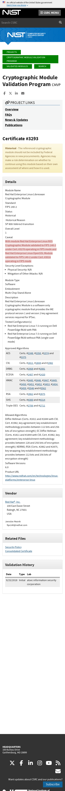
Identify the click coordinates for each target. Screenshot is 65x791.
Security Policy (13, 547)
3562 (43, 388)
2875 (42, 394)
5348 (30, 353)
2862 (30, 394)
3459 (23, 388)
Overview (11, 109)
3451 (31, 384)
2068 (30, 368)
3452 (39, 384)
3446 (38, 380)
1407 (30, 374)
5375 (23, 357)
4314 (42, 400)
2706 (30, 405)
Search (42, 66)
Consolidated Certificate (18, 551)
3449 (54, 380)
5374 (46, 353)
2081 (42, 368)
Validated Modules (17, 66)
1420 (42, 374)
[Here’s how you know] (32, 4)
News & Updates (16, 120)
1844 (38, 363)
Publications (13, 125)
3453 (47, 384)
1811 (30, 363)
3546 (31, 388)
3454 (55, 384)
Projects (12, 52)
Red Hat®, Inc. (12, 502)
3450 (23, 384)
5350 (38, 353)
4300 (30, 400)
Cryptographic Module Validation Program (26, 59)
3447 (46, 380)
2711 (42, 405)
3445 (30, 380)
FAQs (8, 115)
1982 (50, 363)
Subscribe (53, 784)
